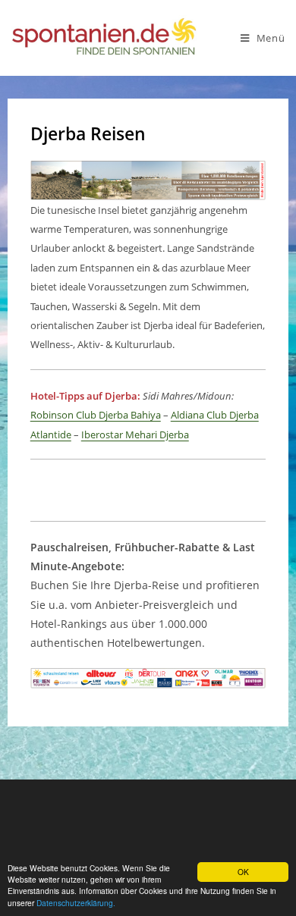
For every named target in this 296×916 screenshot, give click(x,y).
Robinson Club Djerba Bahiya (95, 415)
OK (243, 871)
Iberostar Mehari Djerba (135, 434)
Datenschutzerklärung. (75, 902)
